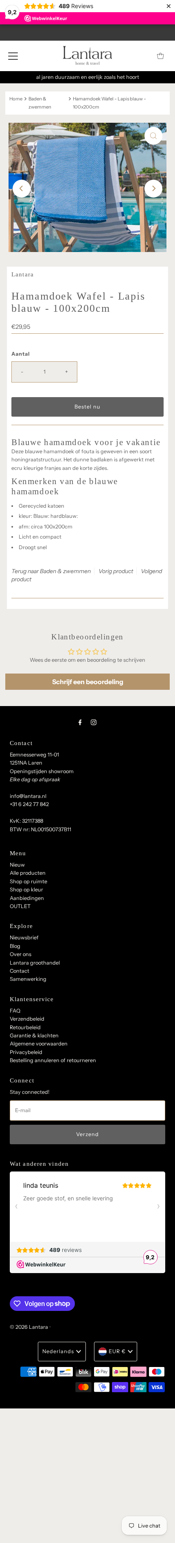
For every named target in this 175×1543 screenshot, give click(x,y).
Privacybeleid (26, 1052)
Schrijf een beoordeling (87, 682)
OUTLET (20, 906)
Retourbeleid (25, 1027)
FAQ (15, 1011)
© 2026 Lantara (29, 1327)
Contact (19, 971)
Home (15, 99)
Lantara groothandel (35, 963)
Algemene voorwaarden (39, 1044)
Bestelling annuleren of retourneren (53, 1060)
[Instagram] (93, 722)
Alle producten (28, 873)
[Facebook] (80, 722)
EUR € (117, 1351)
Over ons (20, 954)
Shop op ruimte (28, 881)
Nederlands (58, 1351)
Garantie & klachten (34, 1035)
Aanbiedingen (27, 898)
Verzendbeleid (27, 1019)
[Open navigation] (13, 55)
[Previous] (22, 189)
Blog (15, 946)
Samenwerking (28, 979)
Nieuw (17, 865)
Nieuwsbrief (24, 937)
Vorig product (115, 571)
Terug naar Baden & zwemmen (51, 571)
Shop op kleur (26, 890)
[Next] (153, 189)
